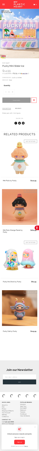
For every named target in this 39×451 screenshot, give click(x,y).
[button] (19, 73)
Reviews (18, 108)
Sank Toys (23, 406)
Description (6, 108)
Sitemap (4, 414)
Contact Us (5, 416)
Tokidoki (22, 412)
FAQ (3, 407)
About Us (5, 405)
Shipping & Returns (8, 411)
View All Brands (25, 416)
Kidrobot (23, 404)
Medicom (23, 410)
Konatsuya (23, 414)
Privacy (4, 409)
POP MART (6, 63)
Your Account (6, 413)
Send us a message (8, 424)
